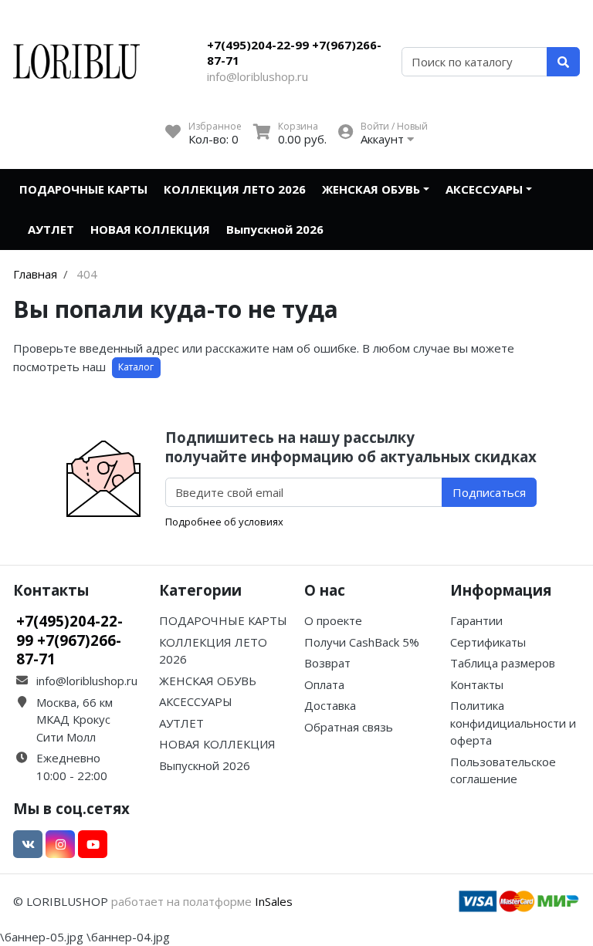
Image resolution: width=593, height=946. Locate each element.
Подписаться (489, 492)
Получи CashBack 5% (361, 642)
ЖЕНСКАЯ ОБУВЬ (371, 189)
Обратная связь (348, 727)
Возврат (327, 663)
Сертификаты (488, 642)
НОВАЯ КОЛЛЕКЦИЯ (150, 229)
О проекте (333, 620)
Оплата (324, 684)
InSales (274, 901)
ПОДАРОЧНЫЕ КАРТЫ (83, 189)
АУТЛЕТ (51, 229)
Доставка (330, 705)
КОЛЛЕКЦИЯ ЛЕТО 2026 (235, 189)
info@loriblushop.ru (257, 76)
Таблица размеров (502, 663)
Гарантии (476, 620)
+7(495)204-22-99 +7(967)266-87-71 (294, 52)
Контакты (476, 684)
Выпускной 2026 (275, 229)
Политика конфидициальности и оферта (513, 723)
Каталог (136, 366)
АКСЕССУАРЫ (484, 189)
